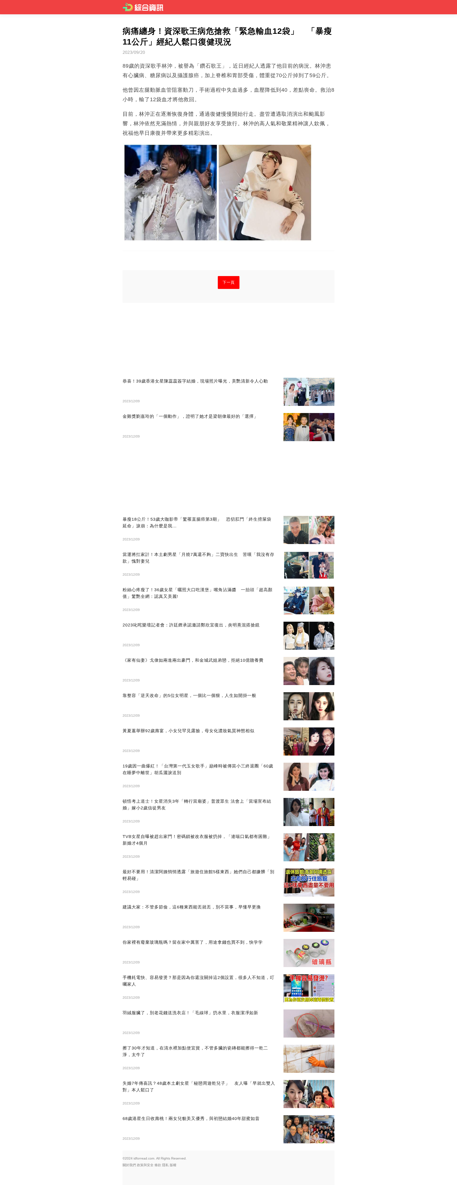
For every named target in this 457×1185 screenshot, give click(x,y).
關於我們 (129, 1165)
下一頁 (229, 282)
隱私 (165, 1165)
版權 (173, 1165)
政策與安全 (145, 1165)
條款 (157, 1165)
